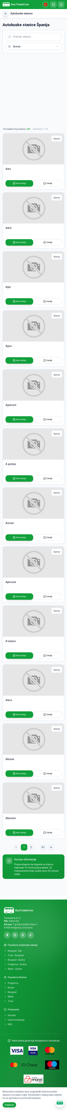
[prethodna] (16, 847)
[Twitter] (23, 935)
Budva (11, 987)
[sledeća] (51, 847)
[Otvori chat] (59, 1102)
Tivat (10, 1001)
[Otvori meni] (61, 4)
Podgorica (13, 983)
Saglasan (9, 1105)
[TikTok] (30, 935)
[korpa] (53, 4)
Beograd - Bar (15, 951)
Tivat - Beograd (16, 955)
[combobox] (33, 46)
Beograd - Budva (16, 960)
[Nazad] (5, 13)
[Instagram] (15, 935)
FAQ (10, 1024)
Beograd (12, 992)
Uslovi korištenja (16, 1020)
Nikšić (11, 996)
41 (43, 847)
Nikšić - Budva (15, 969)
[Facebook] (7, 935)
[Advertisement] (33, 90)
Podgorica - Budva (17, 964)
